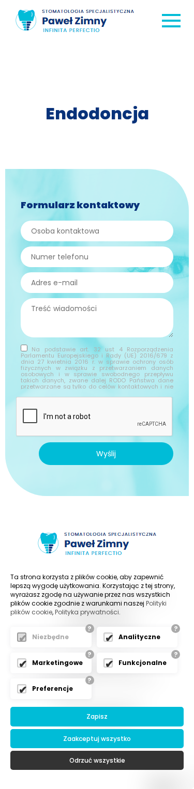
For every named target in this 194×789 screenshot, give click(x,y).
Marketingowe (57, 662)
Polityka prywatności (87, 612)
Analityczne (139, 636)
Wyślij (106, 453)
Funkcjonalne (142, 662)
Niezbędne (50, 636)
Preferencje (52, 688)
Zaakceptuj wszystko (97, 738)
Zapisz (97, 716)
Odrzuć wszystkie (97, 760)
